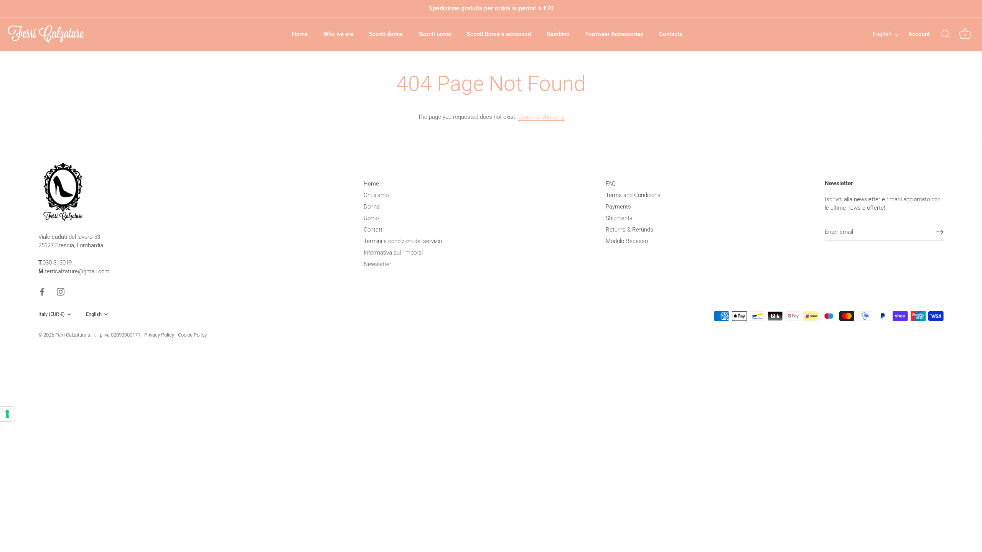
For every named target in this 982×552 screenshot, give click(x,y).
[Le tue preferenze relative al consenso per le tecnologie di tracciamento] (7, 414)
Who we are (338, 34)
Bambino (558, 34)
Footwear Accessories (614, 34)
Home (300, 34)
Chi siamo (376, 195)
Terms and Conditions (633, 195)
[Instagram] (60, 291)
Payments (618, 206)
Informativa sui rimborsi (393, 252)
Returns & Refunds (629, 229)
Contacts (670, 34)
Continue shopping (541, 116)
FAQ (611, 183)
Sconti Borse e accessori (499, 34)
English (882, 34)
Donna (372, 206)
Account (919, 34)
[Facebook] (42, 291)
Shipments (619, 218)
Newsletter (377, 264)
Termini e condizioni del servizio (403, 241)
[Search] (945, 34)
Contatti (374, 229)
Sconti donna (386, 34)
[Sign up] (940, 232)
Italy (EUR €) (51, 314)
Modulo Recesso (627, 241)
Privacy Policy (159, 335)
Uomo (371, 218)
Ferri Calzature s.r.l (75, 335)
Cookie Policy (192, 335)
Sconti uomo (435, 34)
